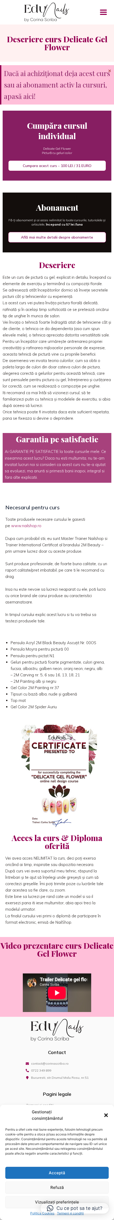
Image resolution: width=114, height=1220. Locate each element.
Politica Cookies (42, 1213)
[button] (106, 1115)
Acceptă (57, 1172)
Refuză (57, 1187)
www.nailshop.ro (26, 525)
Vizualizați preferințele (57, 1202)
